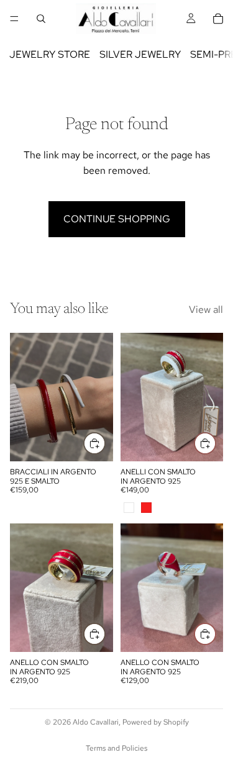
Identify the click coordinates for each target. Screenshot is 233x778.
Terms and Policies (116, 748)
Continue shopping (116, 218)
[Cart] (218, 18)
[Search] (41, 18)
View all (206, 309)
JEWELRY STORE (49, 54)
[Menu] (14, 18)
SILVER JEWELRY (140, 54)
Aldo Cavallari (96, 722)
